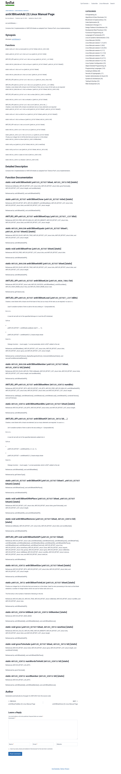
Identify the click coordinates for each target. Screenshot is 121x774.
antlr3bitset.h (16, 39)
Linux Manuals (104, 3)
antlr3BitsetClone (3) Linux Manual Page (65, 702)
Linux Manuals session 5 (93, 53)
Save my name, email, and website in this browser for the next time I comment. (31, 749)
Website (59, 744)
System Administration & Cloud (95, 76)
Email (35, 744)
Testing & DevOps (91, 81)
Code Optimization (91, 22)
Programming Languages (93, 68)
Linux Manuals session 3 (22, 10)
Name (11, 744)
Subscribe (94, 3)
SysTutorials (56, 769)
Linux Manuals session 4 (93, 50)
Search (112, 3)
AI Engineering (89, 15)
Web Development (91, 84)
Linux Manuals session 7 (93, 55)
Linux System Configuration (94, 63)
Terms (62, 769)
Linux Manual (10, 18)
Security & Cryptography (93, 73)
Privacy (67, 769)
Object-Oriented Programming (94, 66)
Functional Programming (93, 32)
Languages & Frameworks (93, 35)
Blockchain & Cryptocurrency (94, 20)
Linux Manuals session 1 (93, 43)
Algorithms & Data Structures (94, 17)
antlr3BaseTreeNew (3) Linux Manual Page (21, 702)
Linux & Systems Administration (95, 38)
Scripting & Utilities (91, 71)
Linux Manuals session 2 (93, 45)
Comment (11, 718)
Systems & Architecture (92, 78)
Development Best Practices (94, 30)
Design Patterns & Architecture (94, 27)
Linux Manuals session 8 (93, 58)
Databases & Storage (92, 25)
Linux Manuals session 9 (93, 61)
